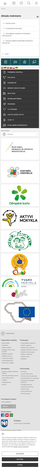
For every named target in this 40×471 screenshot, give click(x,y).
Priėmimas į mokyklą (15, 72)
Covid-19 (10, 120)
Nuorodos (24, 371)
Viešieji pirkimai (6, 382)
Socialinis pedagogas (14, 28)
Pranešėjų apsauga (26, 384)
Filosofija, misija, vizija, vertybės (8, 350)
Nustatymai (20, 454)
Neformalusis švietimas (28, 347)
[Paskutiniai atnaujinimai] (21, 3)
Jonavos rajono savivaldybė (22, 423)
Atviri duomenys (25, 393)
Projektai (11, 77)
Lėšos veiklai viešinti (8, 378)
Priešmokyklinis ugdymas (28, 343)
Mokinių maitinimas (14, 99)
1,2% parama (12, 109)
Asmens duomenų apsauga (29, 376)
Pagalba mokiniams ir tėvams (29, 350)
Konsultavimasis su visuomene (30, 378)
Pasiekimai (11, 104)
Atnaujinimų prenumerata (17, 125)
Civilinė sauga (25, 389)
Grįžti (7, 54)
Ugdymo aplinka (6, 347)
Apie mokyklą (6, 343)
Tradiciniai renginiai (7, 358)
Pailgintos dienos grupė (27, 352)
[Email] (11, 415)
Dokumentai (11, 83)
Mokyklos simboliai (7, 354)
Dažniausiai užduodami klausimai (27, 381)
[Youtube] (7, 415)
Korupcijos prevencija (27, 387)
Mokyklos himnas (7, 356)
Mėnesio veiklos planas (16, 88)
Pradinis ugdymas (26, 345)
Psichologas (10, 23)
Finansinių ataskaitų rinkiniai (10, 375)
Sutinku (20, 465)
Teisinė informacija (26, 391)
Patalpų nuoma (25, 356)
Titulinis (3, 8)
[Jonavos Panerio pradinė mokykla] (5, 3)
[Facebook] (2, 415)
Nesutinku (20, 459)
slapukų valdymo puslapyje (21, 446)
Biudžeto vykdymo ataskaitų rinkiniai (10, 372)
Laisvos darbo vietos (15, 114)
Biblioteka (11, 93)
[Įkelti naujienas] (14, 3)
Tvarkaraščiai (9, 333)
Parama (4, 384)
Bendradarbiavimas (7, 360)
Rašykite (5, 406)
